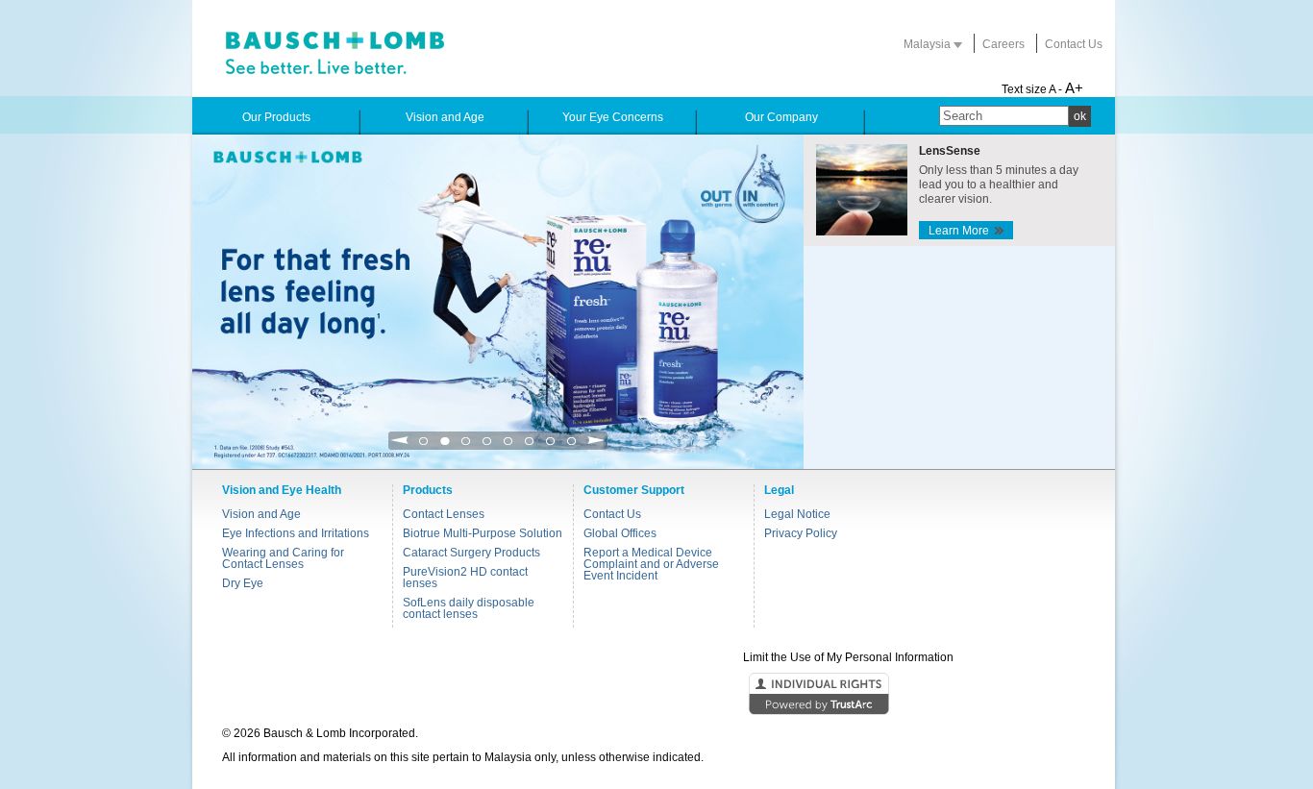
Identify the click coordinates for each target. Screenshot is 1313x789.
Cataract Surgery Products (471, 552)
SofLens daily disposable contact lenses (468, 608)
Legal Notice (797, 514)
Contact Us (1073, 44)
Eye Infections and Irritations (295, 533)
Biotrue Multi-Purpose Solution (482, 533)
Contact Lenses (443, 514)
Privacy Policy (800, 533)
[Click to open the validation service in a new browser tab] (654, 695)
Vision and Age (261, 514)
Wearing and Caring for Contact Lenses (283, 558)
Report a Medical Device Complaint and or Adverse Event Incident (651, 564)
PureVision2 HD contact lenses (465, 577)
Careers (1003, 44)
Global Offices (619, 533)
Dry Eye (242, 583)
